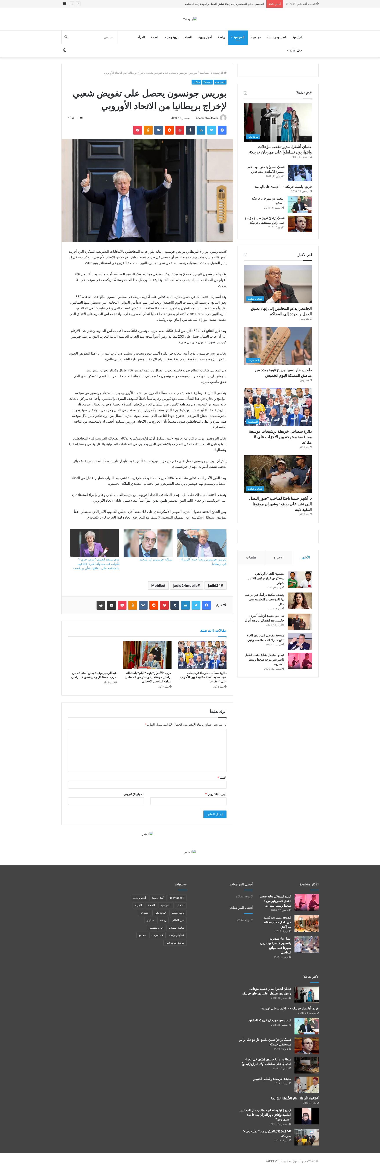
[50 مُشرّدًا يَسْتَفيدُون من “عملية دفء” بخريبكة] (306, 1137)
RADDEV (271, 1161)
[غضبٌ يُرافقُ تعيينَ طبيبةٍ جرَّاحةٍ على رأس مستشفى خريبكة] (300, 224)
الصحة (155, 37)
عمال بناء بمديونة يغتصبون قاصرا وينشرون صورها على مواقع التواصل (275, 945)
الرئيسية (297, 37)
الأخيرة (278, 557)
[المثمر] (147, 834)
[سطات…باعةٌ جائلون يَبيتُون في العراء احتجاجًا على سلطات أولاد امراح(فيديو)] (306, 1065)
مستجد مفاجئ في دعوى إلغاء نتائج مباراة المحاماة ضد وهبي (265, 637)
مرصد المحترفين (175, 942)
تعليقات (251, 557)
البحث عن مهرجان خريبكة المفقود (269, 1020)
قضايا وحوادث (278, 37)
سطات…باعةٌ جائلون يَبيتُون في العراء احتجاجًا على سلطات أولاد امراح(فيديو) (266, 1061)
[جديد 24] (190, 19)
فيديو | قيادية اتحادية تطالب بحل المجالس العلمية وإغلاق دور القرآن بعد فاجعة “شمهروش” (265, 1115)
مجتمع (257, 37)
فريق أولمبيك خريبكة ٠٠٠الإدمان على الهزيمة (283, 186)
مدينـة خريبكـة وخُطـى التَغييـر (272, 1079)
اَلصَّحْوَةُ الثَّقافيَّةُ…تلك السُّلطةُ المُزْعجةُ (295, 1098)
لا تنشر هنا (157, 935)
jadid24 (214, 585)
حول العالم (296, 50)
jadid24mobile (185, 585)
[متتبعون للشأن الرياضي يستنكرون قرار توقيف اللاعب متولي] (300, 579)
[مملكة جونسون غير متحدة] (148, 543)
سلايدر (196, 82)
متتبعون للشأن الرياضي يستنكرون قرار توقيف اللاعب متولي (266, 578)
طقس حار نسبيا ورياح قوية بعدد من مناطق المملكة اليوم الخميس (224, 3)
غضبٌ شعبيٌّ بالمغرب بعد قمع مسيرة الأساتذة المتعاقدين (265, 169)
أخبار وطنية (139, 897)
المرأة (141, 37)
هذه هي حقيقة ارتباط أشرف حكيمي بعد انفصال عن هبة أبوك (264, 618)
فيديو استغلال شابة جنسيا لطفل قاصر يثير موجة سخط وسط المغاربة (264, 659)
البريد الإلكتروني (216, 794)
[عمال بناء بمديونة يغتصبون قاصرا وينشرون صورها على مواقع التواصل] (306, 944)
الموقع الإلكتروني (134, 794)
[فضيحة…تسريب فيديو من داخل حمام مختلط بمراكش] (306, 923)
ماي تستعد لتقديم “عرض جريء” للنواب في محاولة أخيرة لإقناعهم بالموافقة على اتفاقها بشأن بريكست (96, 563)
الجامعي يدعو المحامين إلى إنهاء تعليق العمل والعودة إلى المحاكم (281, 311)
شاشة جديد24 (176, 927)
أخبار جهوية (205, 37)
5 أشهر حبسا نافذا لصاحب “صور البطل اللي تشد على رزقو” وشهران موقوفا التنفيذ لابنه (280, 503)
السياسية (239, 37)
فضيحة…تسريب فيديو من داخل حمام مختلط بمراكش (277, 922)
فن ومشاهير (156, 927)
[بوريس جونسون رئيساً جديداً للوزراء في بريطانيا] (202, 543)
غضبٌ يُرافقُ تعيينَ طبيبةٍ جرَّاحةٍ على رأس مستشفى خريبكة (264, 220)
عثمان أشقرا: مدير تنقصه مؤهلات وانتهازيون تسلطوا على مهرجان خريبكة (280, 149)
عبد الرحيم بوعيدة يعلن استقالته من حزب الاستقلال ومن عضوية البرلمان (94, 675)
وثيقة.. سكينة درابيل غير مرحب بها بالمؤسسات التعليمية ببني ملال (264, 599)
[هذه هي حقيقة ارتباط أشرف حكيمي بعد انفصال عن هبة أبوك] (300, 622)
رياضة (221, 37)
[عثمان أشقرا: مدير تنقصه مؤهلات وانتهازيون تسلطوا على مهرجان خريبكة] (306, 995)
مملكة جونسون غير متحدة (156, 559)
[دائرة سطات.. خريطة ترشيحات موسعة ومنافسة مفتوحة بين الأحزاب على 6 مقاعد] (202, 654)
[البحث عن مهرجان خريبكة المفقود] (300, 204)
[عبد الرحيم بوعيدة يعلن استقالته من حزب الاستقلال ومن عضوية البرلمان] (92, 654)
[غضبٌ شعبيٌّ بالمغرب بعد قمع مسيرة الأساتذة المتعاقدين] (300, 173)
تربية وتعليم (171, 37)
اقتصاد (188, 37)
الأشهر (305, 557)
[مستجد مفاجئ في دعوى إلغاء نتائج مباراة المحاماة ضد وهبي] (300, 641)
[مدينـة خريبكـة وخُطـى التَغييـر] (306, 1085)
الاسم (222, 777)
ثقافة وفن (160, 912)
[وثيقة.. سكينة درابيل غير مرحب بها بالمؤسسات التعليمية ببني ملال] (300, 601)
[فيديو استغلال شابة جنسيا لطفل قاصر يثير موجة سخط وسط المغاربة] (300, 661)
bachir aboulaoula (207, 118)
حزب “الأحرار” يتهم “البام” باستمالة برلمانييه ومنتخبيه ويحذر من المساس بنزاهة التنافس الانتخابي (148, 677)
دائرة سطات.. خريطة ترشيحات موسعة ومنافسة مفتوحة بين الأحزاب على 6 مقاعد (203, 677)
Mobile (157, 585)
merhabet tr (177, 897)
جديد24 (207, 82)
